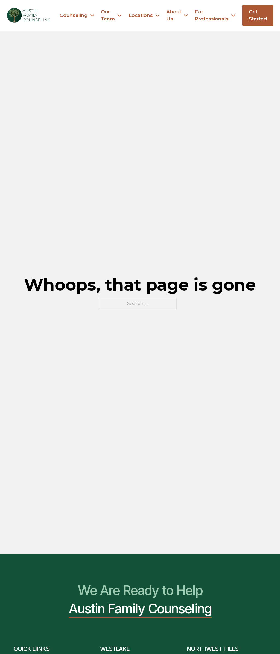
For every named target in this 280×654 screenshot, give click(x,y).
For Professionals (212, 15)
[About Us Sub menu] (185, 15)
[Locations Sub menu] (157, 15)
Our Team (108, 15)
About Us (173, 15)
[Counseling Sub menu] (92, 15)
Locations (141, 15)
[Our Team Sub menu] (119, 15)
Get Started (258, 15)
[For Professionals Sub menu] (233, 15)
